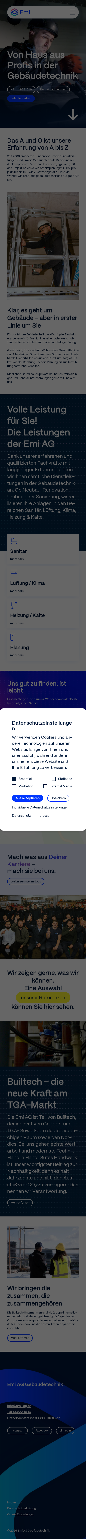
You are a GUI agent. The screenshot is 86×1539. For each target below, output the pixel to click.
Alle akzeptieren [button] (28, 798)
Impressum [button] (44, 815)
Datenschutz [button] (22, 815)
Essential (25, 779)
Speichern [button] (58, 798)
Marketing (26, 786)
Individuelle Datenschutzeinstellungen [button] (40, 807)
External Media (61, 786)
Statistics (65, 779)
